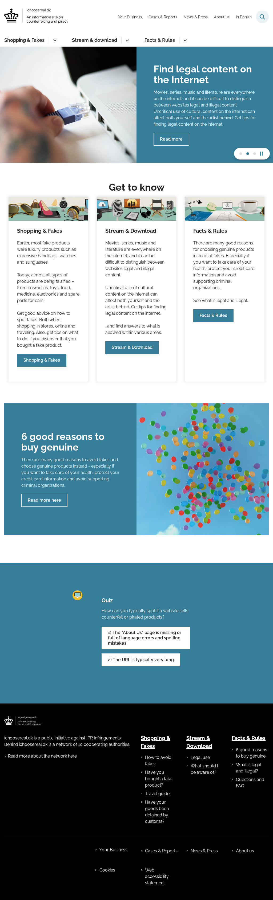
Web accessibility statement (157, 876)
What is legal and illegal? (248, 768)
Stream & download (94, 40)
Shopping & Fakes (24, 40)
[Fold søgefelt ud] (262, 16)
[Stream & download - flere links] (126, 40)
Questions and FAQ (250, 782)
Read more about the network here (42, 756)
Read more (171, 139)
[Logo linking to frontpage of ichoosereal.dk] (22, 720)
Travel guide (157, 793)
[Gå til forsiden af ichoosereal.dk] (34, 17)
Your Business (113, 849)
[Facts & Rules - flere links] (184, 40)
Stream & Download (132, 347)
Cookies (107, 870)
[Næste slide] (240, 153)
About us (245, 850)
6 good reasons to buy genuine (251, 753)
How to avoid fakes (158, 760)
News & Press (204, 850)
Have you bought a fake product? (158, 779)
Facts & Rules (159, 40)
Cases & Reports (161, 850)
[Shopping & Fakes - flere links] (54, 40)
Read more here (44, 500)
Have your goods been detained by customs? (157, 812)
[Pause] (263, 153)
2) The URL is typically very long (141, 659)
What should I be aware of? (204, 769)
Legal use (200, 757)
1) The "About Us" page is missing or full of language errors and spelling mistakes (144, 638)
